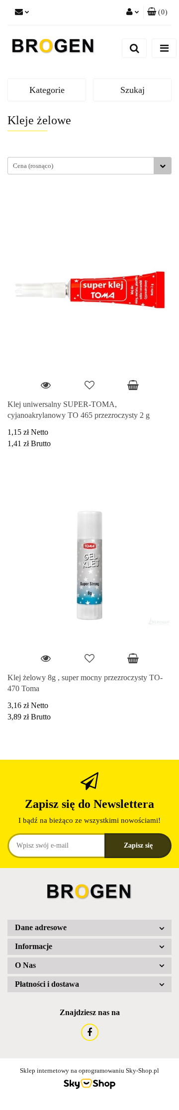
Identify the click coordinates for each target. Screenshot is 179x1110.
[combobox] (89, 165)
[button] (157, 12)
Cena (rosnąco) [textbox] (33, 165)
